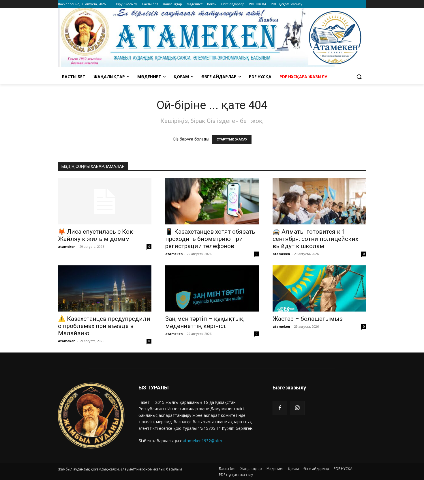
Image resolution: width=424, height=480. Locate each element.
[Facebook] (280, 408)
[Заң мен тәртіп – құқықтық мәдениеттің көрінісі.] (212, 288)
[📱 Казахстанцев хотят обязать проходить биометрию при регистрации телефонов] (212, 201)
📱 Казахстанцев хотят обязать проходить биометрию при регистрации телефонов (210, 239)
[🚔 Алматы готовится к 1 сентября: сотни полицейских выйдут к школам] (319, 201)
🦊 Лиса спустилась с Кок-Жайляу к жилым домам (96, 235)
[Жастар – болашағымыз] (319, 288)
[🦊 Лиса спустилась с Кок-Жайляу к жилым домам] (104, 201)
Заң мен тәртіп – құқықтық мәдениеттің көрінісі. (204, 322)
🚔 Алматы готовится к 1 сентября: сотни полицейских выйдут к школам (315, 239)
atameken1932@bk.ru (203, 440)
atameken (67, 246)
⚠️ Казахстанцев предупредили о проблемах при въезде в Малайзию (104, 326)
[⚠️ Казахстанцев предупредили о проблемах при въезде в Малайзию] (104, 288)
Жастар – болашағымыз (308, 318)
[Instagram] (297, 408)
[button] (359, 77)
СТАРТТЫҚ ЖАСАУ (232, 139)
